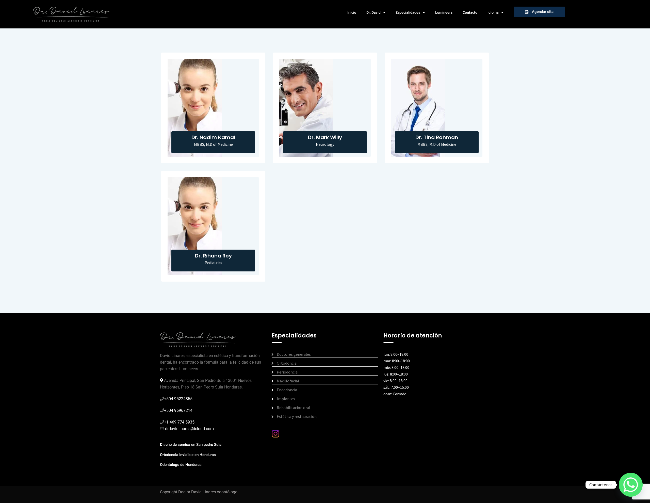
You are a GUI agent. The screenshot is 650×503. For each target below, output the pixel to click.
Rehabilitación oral (293, 407)
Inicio (351, 12)
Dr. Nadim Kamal (213, 137)
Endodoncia (287, 389)
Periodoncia (287, 372)
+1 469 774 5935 (179, 422)
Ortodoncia (287, 363)
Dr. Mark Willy (325, 137)
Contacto (470, 12)
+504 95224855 (178, 398)
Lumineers (443, 12)
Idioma (493, 12)
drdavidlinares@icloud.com (189, 428)
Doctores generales (294, 354)
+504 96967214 (178, 410)
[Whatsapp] (631, 485)
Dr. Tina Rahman (436, 137)
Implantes (286, 398)
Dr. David (373, 12)
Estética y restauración (297, 416)
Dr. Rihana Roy (213, 255)
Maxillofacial (288, 380)
